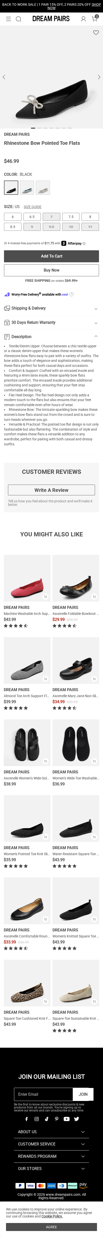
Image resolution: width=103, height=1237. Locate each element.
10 (71, 227)
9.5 (51, 227)
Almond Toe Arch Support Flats (28, 696)
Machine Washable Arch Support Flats (33, 614)
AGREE (51, 1227)
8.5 (12, 227)
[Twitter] (77, 1119)
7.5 (71, 217)
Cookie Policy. (52, 1216)
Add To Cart (51, 256)
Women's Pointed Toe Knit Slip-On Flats (34, 854)
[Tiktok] (47, 1119)
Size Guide (33, 207)
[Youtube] (67, 1119)
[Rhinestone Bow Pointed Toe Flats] (11, 188)
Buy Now (52, 270)
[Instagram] (37, 1119)
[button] (8, 19)
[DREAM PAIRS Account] (83, 19)
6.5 (32, 217)
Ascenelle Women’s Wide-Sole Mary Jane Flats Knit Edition (48, 778)
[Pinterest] (57, 1119)
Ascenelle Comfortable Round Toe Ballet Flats (39, 936)
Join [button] (83, 1094)
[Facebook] (27, 1119)
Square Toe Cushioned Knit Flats (29, 1018)
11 (90, 227)
